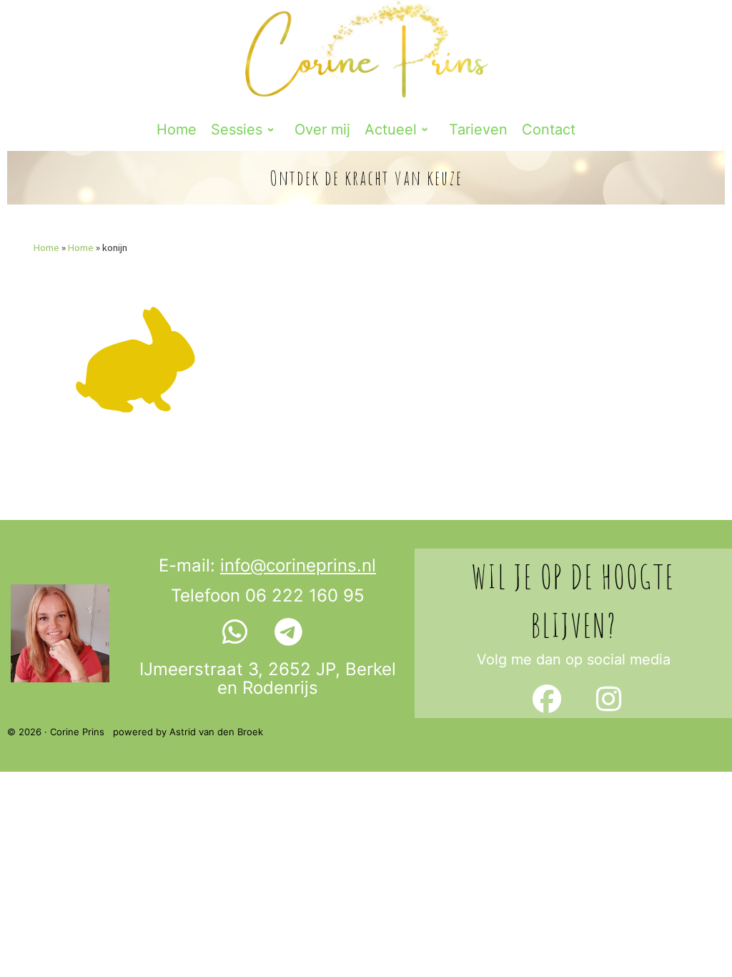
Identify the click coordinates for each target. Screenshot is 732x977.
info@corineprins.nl (298, 565)
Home (46, 247)
